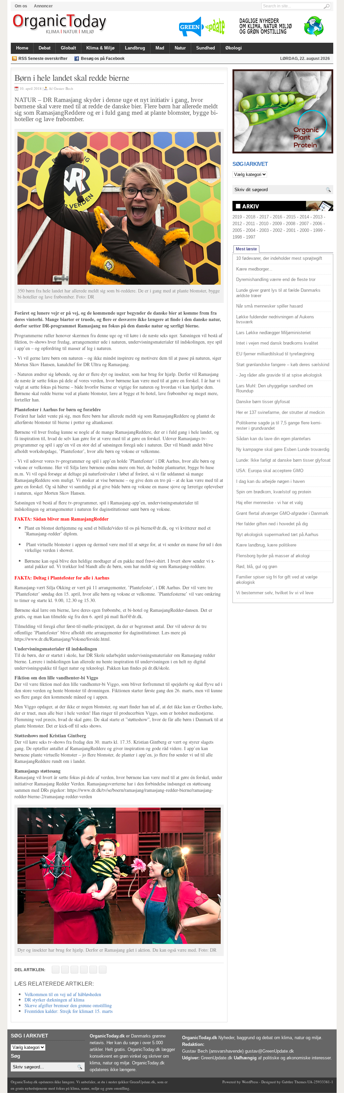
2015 (291, 216)
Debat (44, 47)
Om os (21, 6)
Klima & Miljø (100, 47)
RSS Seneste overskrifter (43, 58)
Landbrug (135, 47)
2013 (317, 216)
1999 (317, 230)
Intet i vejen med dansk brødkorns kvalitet (277, 343)
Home (22, 47)
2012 (237, 223)
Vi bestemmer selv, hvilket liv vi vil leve (274, 592)
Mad (160, 47)
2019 (237, 216)
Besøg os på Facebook (103, 58)
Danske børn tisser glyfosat (263, 401)
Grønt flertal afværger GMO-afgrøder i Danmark (282, 513)
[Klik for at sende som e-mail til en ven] (74, 970)
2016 (277, 216)
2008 (290, 223)
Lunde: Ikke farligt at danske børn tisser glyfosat (283, 460)
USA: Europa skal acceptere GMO (269, 470)
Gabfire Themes (294, 1081)
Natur (180, 47)
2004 (250, 230)
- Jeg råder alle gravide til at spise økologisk (279, 375)
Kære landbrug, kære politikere (266, 545)
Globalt (68, 47)
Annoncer (43, 6)
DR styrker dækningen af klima (54, 999)
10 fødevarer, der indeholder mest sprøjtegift (279, 258)
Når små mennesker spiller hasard (269, 306)
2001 (291, 230)
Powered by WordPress (240, 1081)
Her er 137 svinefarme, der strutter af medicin (280, 412)
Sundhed (205, 47)
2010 (263, 223)
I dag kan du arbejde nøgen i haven (270, 481)
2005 (237, 230)
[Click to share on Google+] (93, 970)
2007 (304, 223)
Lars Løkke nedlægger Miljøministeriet (273, 332)
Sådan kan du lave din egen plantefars (273, 438)
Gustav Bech (63, 88)
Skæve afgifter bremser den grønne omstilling (68, 1005)
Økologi (233, 47)
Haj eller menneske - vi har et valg (269, 502)
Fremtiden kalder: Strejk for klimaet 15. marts (69, 1011)
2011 (250, 223)
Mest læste (246, 249)
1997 (250, 237)
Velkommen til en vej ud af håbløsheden (63, 994)
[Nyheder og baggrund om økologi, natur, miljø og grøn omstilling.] (60, 24)
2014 (304, 216)
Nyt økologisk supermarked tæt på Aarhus (277, 534)
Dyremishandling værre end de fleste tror (275, 279)
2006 (317, 223)
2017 (264, 216)
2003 (264, 230)
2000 (304, 230)
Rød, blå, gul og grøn (256, 566)
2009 (277, 223)
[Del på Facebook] (55, 970)
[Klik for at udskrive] (65, 970)
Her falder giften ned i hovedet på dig (272, 523)
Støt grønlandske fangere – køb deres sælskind (282, 364)
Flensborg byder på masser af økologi (273, 555)
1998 (237, 237)
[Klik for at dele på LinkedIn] (102, 970)
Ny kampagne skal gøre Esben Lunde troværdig (282, 449)
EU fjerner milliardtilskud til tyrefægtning (275, 353)
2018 (250, 216)
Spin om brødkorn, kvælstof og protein (273, 491)
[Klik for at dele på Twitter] (84, 970)
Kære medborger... (254, 269)
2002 (277, 230)
